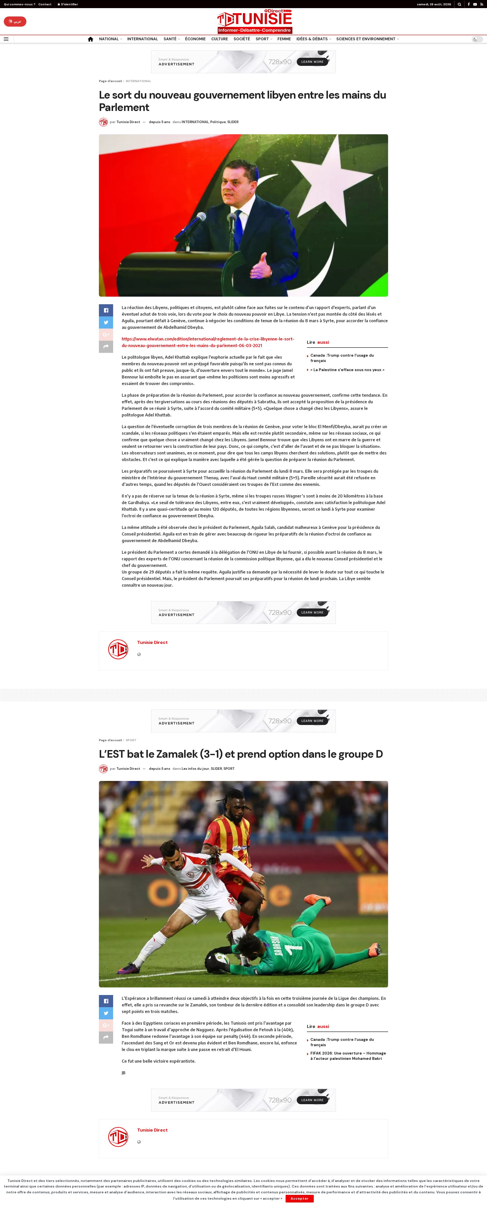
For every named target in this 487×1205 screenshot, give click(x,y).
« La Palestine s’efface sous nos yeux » (347, 369)
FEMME (284, 39)
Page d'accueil (110, 81)
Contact (44, 4)
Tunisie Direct (128, 122)
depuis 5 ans (159, 122)
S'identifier (69, 4)
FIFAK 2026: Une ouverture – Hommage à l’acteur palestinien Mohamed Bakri (348, 1056)
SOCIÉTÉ (242, 39)
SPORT (262, 39)
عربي (17, 21)
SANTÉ (170, 39)
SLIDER (232, 122)
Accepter (300, 1198)
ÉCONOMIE (195, 39)
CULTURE (219, 39)
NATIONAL (109, 39)
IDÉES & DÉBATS (312, 39)
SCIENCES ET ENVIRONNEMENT (365, 39)
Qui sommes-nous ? (19, 4)
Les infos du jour (195, 769)
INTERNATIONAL (142, 39)
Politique (218, 122)
